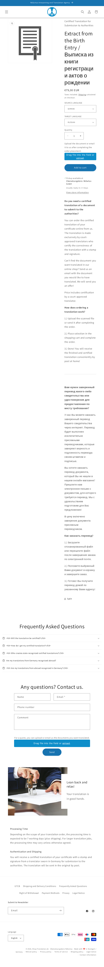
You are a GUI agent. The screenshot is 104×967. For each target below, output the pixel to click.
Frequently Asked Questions (73, 886)
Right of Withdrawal (29, 893)
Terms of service (61, 952)
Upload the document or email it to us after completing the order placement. (79, 147)
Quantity (68, 130)
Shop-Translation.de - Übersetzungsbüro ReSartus (52, 949)
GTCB (17, 886)
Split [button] (69, 598)
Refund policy (31, 952)
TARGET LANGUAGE (73, 116)
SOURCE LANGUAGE (73, 103)
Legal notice (91, 952)
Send (52, 752)
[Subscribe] (60, 910)
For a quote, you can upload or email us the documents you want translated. (52, 737)
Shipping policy (77, 952)
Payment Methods (50, 893)
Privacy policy (45, 952)
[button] (6, 11)
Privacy (65, 893)
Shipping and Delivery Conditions (39, 886)
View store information (77, 192)
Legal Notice (78, 893)
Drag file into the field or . (80, 156)
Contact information (88, 955)
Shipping (82, 94)
